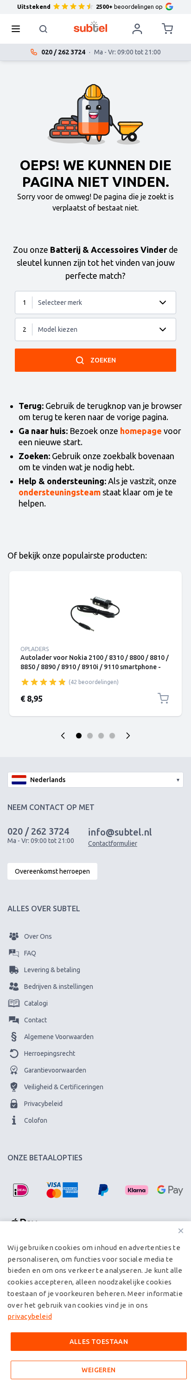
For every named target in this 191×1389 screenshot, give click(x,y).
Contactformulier (112, 843)
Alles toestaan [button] (99, 1341)
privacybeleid (29, 1316)
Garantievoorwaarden (55, 1070)
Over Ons (38, 936)
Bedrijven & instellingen (58, 986)
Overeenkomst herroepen (52, 871)
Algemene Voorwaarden (59, 1036)
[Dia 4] (112, 735)
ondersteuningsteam (60, 492)
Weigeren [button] (98, 1370)
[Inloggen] (137, 29)
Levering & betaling (52, 970)
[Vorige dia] (63, 735)
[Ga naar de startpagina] (91, 26)
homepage (141, 430)
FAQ (30, 953)
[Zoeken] (43, 29)
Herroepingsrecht (49, 1053)
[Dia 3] (101, 735)
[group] (43, 681)
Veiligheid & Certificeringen (63, 1087)
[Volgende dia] (128, 735)
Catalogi (36, 1003)
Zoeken (103, 360)
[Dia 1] (78, 735)
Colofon (35, 1120)
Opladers (34, 649)
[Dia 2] (90, 735)
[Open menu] (18, 29)
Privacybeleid (43, 1103)
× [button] (181, 1230)
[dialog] (95, 1305)
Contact (35, 1020)
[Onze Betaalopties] (20, 1190)
